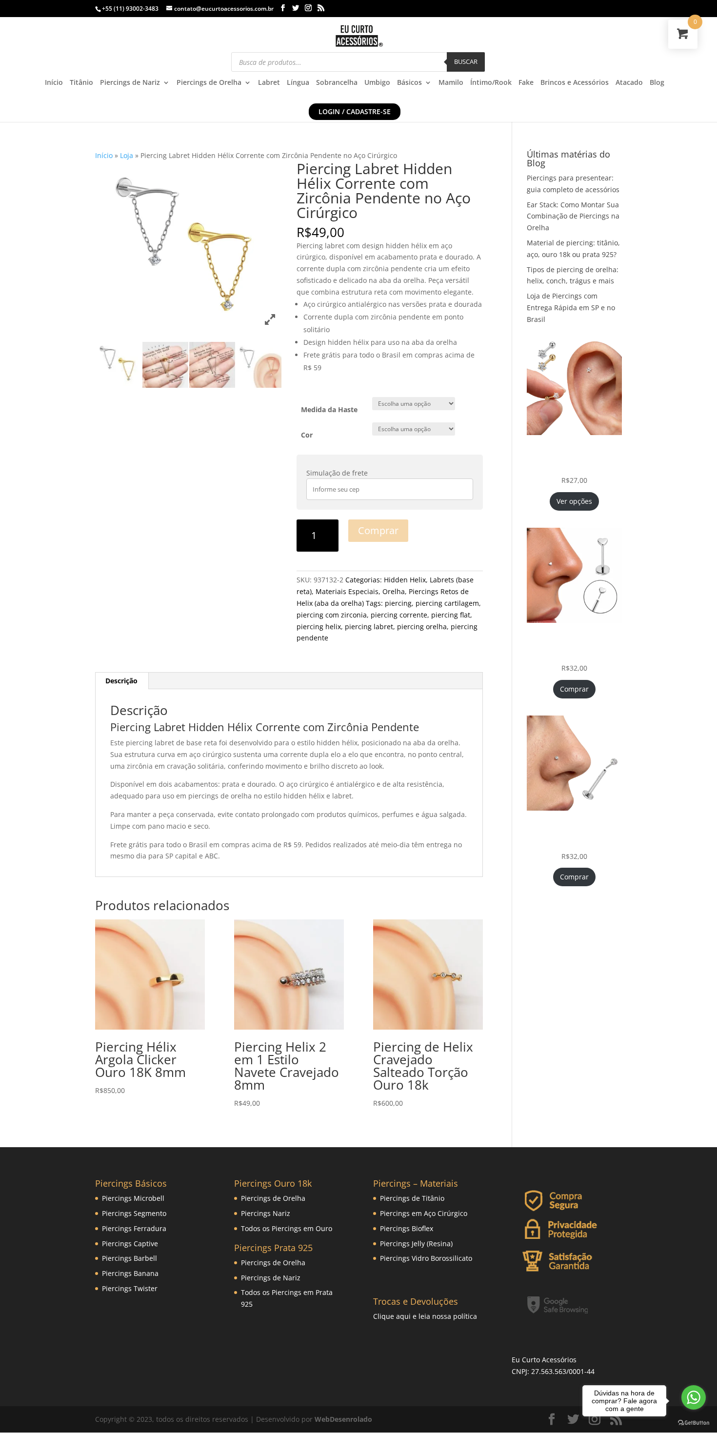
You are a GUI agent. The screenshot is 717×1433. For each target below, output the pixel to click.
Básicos (409, 83)
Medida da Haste (329, 409)
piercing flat (450, 614)
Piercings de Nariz (130, 83)
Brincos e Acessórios (574, 83)
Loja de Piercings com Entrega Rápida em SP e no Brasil (571, 307)
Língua (298, 83)
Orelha (393, 591)
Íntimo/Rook (491, 83)
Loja (126, 155)
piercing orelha (422, 626)
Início (54, 83)
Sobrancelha (337, 83)
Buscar (466, 61)
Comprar (378, 530)
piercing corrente (399, 614)
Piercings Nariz (265, 1213)
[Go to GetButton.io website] (693, 1423)
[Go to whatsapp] (693, 1397)
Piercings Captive (130, 1243)
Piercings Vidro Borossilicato (426, 1258)
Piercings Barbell (129, 1258)
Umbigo (377, 83)
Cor (307, 434)
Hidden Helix (405, 579)
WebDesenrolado (343, 1419)
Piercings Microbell (133, 1198)
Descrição (121, 680)
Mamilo (450, 83)
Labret (269, 83)
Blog (657, 83)
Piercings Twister (130, 1288)
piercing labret (369, 626)
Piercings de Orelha (209, 83)
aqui (403, 1316)
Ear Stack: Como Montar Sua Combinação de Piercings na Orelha (573, 216)
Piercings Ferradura (134, 1228)
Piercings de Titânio (412, 1198)
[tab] (122, 681)
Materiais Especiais (347, 591)
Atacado (629, 83)
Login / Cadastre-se (355, 111)
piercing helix (319, 626)
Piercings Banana (130, 1273)
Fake (526, 83)
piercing (398, 603)
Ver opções (574, 501)
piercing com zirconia (332, 614)
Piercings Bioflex (406, 1228)
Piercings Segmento (134, 1213)
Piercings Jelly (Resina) (416, 1243)
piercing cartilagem (447, 603)
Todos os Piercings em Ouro (286, 1228)
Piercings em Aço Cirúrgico (423, 1213)
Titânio (81, 83)
